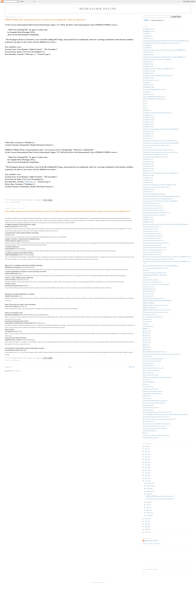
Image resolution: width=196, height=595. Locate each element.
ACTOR (145, 270)
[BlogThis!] (46, 200)
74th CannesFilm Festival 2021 (151, 238)
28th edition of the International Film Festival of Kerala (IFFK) (160, 143)
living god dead (147, 363)
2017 (146, 470)
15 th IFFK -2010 (147, 71)
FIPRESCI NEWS (15, 202)
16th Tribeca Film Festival (150, 80)
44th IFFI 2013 (147, 159)
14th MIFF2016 (147, 66)
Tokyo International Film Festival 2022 (153, 426)
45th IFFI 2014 (147, 161)
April (148, 510)
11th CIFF (145, 34)
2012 (144, 101)
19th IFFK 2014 (147, 94)
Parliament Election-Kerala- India (152, 391)
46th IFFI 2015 (147, 164)
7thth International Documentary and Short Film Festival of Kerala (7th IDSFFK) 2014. (166, 261)
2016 (146, 473)
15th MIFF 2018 (147, 73)
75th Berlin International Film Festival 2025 (155, 243)
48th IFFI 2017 (147, 168)
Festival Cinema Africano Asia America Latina (155, 284)
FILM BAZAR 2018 (148, 289)
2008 (146, 529)
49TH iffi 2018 (147, 171)
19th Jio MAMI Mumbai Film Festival (153, 96)
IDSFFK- (145, 328)
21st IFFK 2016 (147, 115)
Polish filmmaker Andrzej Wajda (151, 393)
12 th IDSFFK (146, 48)
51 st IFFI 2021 (147, 178)
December (149, 483)
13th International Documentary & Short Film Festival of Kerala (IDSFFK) (163, 57)
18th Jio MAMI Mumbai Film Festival (153, 89)
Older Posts (132, 367)
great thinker (146, 321)
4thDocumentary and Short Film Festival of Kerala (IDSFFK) (159, 173)
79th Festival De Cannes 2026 (151, 254)
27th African (146, 138)
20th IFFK (145, 110)
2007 (146, 532)
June (147, 505)
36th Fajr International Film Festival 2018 (154, 157)
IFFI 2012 (145, 331)
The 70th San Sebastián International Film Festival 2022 (158, 419)
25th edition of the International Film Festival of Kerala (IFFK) (160, 129)
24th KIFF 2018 (147, 127)
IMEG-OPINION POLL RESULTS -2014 (154, 352)
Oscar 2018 (146, 380)
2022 (146, 457)
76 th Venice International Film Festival (154, 247)
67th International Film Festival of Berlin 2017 (156, 213)
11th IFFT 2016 (147, 38)
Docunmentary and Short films (151, 282)
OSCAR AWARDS (148, 382)
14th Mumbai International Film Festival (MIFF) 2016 (158, 69)
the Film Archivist (148, 421)
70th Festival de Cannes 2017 (151, 227)
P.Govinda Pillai (147, 386)
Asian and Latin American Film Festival (154, 273)
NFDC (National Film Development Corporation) (156, 377)
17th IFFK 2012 (147, 85)
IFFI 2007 (145, 333)
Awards (145, 277)
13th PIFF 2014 (147, 62)
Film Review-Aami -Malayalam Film (153, 298)
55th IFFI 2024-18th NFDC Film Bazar (153, 194)
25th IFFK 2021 (147, 131)
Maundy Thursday (148, 366)
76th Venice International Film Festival (153, 250)
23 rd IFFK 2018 (147, 120)
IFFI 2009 (145, 338)
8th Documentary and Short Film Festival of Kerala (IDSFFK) (159, 266)
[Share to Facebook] (50, 200)
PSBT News (146, 396)
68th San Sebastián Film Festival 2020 (153, 215)
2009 (146, 527)
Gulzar (144, 324)
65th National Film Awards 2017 (152, 208)
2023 (144, 108)
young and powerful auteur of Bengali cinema (155, 435)
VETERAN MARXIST (149, 431)
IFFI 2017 (145, 345)
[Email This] (44, 200)
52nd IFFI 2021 (147, 182)
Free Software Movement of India (152, 317)
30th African (146, 147)
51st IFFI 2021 (147, 180)
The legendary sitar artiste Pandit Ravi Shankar (156, 424)
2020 (146, 462)
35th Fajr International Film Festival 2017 (154, 154)
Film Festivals (15, 360)
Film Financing (147, 296)
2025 (146, 449)
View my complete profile (151, 543)
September (149, 491)
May (147, 507)
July (147, 502)
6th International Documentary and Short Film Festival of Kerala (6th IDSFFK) (164, 224)
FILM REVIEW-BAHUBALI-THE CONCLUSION (156, 300)
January (148, 515)
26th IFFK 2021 (147, 134)
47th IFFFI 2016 (147, 166)
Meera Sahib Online (151, 540)
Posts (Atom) (15, 371)
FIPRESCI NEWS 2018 (149, 308)
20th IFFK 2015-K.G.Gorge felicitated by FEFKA (156, 113)
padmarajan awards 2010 (149, 389)
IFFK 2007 (146, 349)
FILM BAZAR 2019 (148, 291)
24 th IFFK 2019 (147, 124)
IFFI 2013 (145, 342)
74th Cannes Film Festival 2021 (151, 236)
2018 (144, 103)
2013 (146, 481)
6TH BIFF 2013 (147, 217)
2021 (146, 459)
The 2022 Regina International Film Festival (155, 417)
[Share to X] (48, 200)
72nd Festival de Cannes (149, 231)
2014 (146, 478)
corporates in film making (150, 280)
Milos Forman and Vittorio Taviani (152, 368)
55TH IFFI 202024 (148, 189)
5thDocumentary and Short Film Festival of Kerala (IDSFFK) (159, 201)
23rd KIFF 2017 (147, 122)
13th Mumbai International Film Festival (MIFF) (156, 59)
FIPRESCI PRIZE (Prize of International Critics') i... (160, 496)
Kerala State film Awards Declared (152, 359)
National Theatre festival (149, 375)
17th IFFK (145, 82)
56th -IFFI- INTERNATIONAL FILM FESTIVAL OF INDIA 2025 (160, 196)
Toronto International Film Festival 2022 (154, 428)
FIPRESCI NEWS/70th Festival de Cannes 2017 (156, 310)
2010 (146, 524)
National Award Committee (150, 370)
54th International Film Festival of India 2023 (155, 187)
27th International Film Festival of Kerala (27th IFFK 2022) (159, 141)
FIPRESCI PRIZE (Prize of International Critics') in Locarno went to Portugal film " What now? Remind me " (46, 19)
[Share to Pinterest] (52, 200)
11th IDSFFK (146, 36)
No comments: (38, 200)
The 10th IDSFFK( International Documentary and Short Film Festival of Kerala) (165, 414)
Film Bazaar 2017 (147, 287)
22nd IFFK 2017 (147, 117)
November (149, 486)
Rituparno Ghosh (147, 405)
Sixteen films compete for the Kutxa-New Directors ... (160, 499)
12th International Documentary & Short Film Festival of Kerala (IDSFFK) (163, 50)
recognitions (146, 398)
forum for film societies (149, 314)
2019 (144, 106)
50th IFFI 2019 (147, 175)
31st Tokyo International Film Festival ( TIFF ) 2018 (157, 150)
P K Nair (145, 384)
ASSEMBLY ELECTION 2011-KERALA (154, 275)
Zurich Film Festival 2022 (150, 438)
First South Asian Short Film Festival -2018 (154, 312)
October (148, 488)
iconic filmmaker (147, 326)
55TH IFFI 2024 (147, 192)
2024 (146, 452)
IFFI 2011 (145, 340)
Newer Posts (8, 367)
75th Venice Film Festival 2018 (151, 245)
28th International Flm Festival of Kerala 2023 (155, 145)
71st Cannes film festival (149, 229)
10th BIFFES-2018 (148, 31)
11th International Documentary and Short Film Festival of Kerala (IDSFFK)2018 (165, 41)
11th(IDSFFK (146, 45)
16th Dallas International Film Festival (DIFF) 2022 (157, 75)
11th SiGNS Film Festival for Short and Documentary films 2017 (160, 43)
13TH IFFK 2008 (147, 55)
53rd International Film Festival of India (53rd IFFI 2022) (158, 185)
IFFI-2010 (145, 347)
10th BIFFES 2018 (148, 29)
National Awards (147, 373)
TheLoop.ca (30, 182)
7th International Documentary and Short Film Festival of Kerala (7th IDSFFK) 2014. (166, 257)
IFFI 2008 (145, 335)
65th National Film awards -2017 (152, 206)
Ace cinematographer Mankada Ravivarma (154, 268)
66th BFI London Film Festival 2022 (153, 210)
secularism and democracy (150, 407)
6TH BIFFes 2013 (147, 222)
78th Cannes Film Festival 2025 (151, 252)
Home (70, 367)
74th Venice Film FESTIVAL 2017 (152, 240)
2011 (146, 521)
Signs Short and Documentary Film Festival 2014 (156, 412)
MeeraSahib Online (98, 8)
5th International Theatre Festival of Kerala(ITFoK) (157, 199)
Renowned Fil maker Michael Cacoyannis (154, 400)
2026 (146, 446)
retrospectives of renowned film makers (153, 403)
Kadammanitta (147, 356)
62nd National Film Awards (150, 203)
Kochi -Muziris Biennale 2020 (151, 361)
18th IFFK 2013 (147, 87)
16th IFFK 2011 (147, 78)
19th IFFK (145, 92)
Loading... (145, 572)
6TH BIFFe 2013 (147, 219)
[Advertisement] (152, 556)
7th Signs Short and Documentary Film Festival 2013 (157, 259)
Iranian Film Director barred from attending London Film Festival (161, 354)
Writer (144, 433)
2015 (146, 475)
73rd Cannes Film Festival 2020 (151, 233)
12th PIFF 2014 (147, 52)
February (149, 513)
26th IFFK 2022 (147, 136)
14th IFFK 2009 (147, 64)
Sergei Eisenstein (147, 410)
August (148, 494)
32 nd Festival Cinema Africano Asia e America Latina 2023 (159, 152)
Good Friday (146, 319)
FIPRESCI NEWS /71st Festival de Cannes (154, 305)
